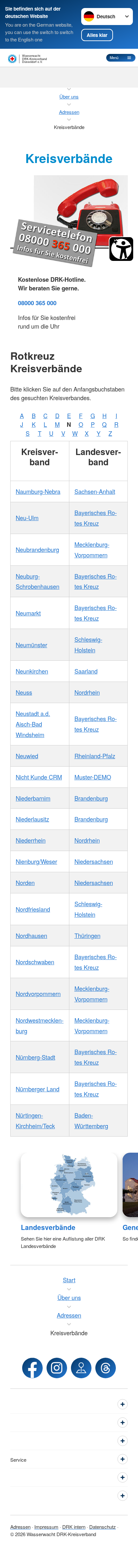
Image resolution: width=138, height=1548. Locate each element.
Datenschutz (102, 1526)
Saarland (86, 671)
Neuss (24, 692)
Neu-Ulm (27, 517)
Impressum (46, 1526)
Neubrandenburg (37, 549)
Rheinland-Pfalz (94, 756)
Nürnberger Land (37, 1089)
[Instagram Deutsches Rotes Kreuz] (57, 1368)
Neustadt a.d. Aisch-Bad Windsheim (33, 724)
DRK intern (73, 1526)
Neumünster (31, 645)
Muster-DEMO (92, 777)
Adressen (20, 1526)
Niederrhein (31, 840)
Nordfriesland (33, 909)
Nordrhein (87, 692)
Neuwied (27, 756)
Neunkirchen (32, 671)
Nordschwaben (35, 962)
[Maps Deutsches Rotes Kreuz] (81, 1368)
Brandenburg (91, 798)
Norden (25, 882)
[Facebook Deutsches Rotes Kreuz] (32, 1368)
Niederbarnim (33, 798)
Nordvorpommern (38, 993)
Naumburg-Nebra (38, 491)
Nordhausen (31, 935)
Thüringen (87, 935)
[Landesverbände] (69, 1185)
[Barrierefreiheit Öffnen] (121, 249)
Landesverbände (48, 1227)
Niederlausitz (32, 819)
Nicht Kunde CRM (39, 777)
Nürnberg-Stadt (35, 1057)
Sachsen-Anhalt (94, 491)
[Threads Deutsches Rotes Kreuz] (105, 1368)
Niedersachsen (93, 861)
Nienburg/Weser (36, 861)
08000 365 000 (37, 302)
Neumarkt (28, 613)
